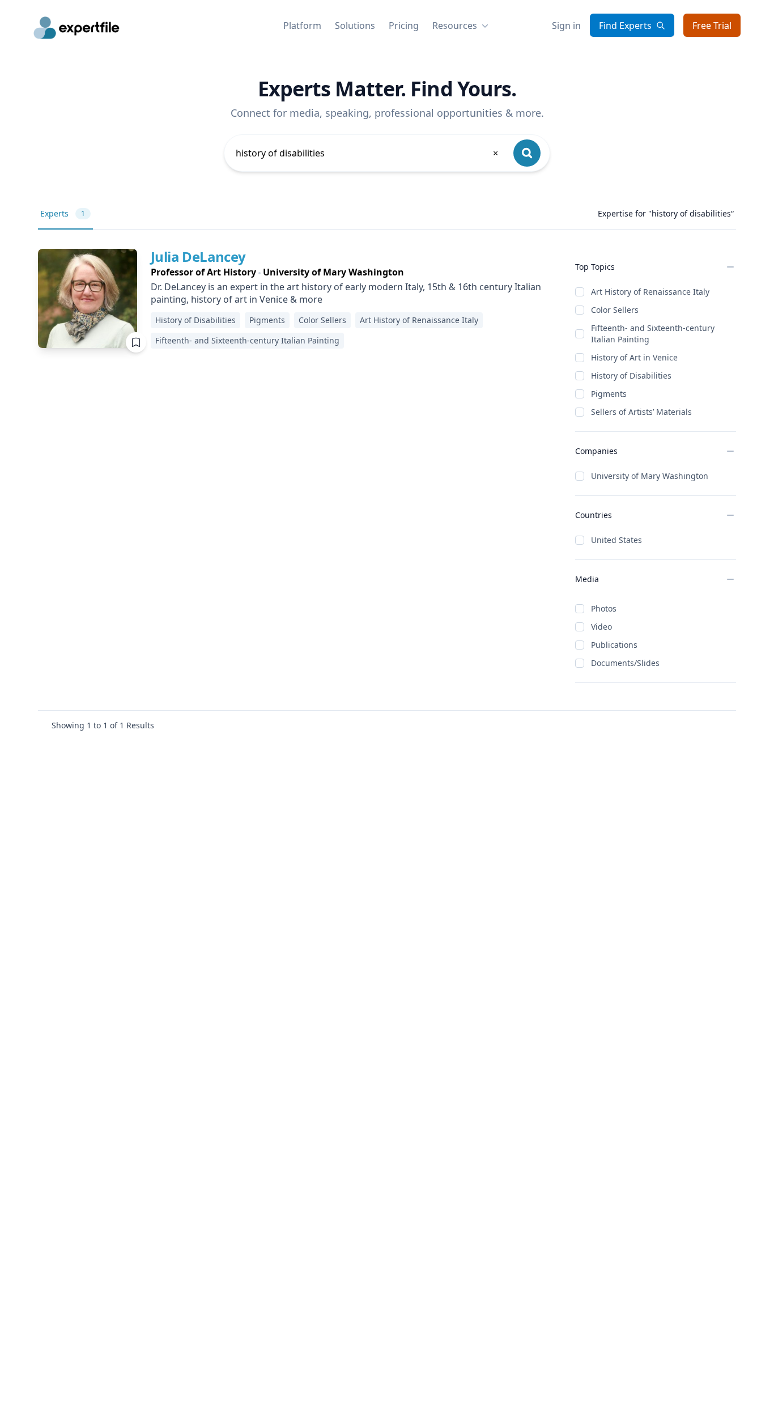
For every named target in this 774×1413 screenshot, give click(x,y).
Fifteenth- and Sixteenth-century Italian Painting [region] (247, 340)
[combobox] (368, 153)
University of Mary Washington (649, 475)
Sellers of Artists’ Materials (641, 411)
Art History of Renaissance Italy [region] (419, 320)
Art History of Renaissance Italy (650, 291)
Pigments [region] (267, 320)
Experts (62, 213)
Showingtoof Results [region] (103, 725)
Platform (302, 25)
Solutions (355, 25)
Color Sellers (615, 309)
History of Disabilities (631, 375)
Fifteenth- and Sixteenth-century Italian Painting (653, 334)
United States (616, 539)
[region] (354, 272)
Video (601, 626)
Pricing (404, 25)
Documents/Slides (625, 662)
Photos (603, 608)
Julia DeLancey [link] (198, 256)
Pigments (609, 393)
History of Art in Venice (634, 357)
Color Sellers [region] (322, 320)
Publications (614, 644)
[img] (87, 298)
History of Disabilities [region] (195, 320)
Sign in (566, 25)
